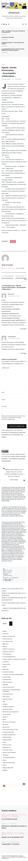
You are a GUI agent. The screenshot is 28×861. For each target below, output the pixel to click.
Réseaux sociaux (7, 744)
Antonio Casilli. (5, 501)
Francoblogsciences (8, 694)
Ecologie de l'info (7, 679)
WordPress (5, 858)
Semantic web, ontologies (9, 752)
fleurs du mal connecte (8, 687)
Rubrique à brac (6, 747)
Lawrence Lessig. (14, 479)
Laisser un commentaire (16, 426)
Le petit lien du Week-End (21, 278)
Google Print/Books (7, 699)
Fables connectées (7, 682)
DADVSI (4, 666)
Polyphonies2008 (7, 739)
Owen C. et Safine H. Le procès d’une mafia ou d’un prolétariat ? (13, 31)
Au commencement (8, 641)
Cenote (12, 857)
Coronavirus (6, 661)
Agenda (3, 64)
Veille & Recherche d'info (9, 762)
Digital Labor (6, 669)
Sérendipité (5, 755)
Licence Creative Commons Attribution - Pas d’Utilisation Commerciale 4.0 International (14, 459)
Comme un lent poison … (8, 277)
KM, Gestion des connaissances (11, 711)
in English (5, 704)
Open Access (6, 727)
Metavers (5, 717)
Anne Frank (5, 633)
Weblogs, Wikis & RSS (8, 767)
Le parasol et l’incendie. (8, 37)
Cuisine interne (6, 664)
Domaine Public (6, 677)
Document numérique (8, 672)
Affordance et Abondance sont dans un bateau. (14, 827)
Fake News (5, 684)
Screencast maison (8, 750)
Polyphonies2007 (7, 737)
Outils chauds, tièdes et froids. (10, 729)
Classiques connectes (8, 651)
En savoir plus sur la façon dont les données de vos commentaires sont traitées (14, 435)
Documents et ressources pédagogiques (13, 674)
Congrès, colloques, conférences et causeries (14, 659)
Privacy (4, 742)
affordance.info (14, 13)
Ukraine (4, 760)
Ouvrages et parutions (8, 732)
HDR (4, 701)
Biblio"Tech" (6, 644)
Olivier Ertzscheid (6, 79)
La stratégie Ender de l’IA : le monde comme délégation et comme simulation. (13, 49)
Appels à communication (9, 636)
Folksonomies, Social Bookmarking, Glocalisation (11, 690)
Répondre (23, 328)
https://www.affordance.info (9, 268)
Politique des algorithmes (9, 734)
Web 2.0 (5, 765)
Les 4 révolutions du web (9, 819)
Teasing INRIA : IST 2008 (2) (10, 844)
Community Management (9, 656)
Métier (4, 719)
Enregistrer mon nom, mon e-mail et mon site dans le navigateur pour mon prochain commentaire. (13, 418)
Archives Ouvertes (7, 639)
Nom (3, 392)
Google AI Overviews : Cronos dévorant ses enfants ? (13, 43)
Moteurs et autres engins (9, 722)
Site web (4, 406)
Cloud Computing (7, 654)
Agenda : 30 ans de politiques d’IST (13, 837)
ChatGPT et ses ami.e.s (9, 649)
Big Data (5, 646)
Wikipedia (5, 770)
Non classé (5, 724)
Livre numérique (7, 714)
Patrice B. (11, 294)
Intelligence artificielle (8, 706)
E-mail (4, 399)
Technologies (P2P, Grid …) (9, 757)
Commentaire (6, 367)
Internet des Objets (7, 709)
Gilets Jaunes (6, 696)
